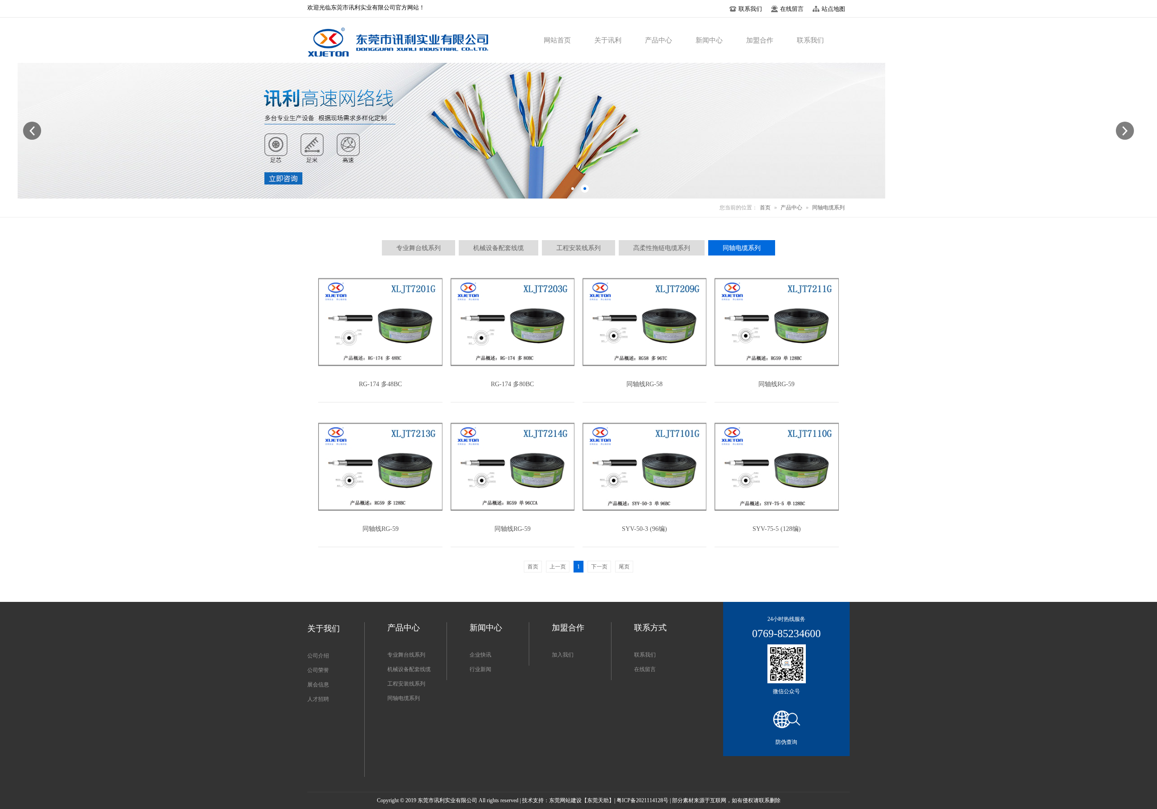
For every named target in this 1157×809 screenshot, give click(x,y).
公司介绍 (318, 656)
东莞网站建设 (565, 800)
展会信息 (318, 684)
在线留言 (645, 669)
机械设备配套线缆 (409, 669)
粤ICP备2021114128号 (642, 800)
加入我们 (563, 655)
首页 (765, 207)
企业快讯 (480, 655)
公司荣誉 (318, 670)
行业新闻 (480, 669)
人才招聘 (318, 699)
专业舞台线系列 (406, 655)
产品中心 (791, 207)
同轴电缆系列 (828, 207)
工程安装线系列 (406, 684)
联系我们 (645, 655)
